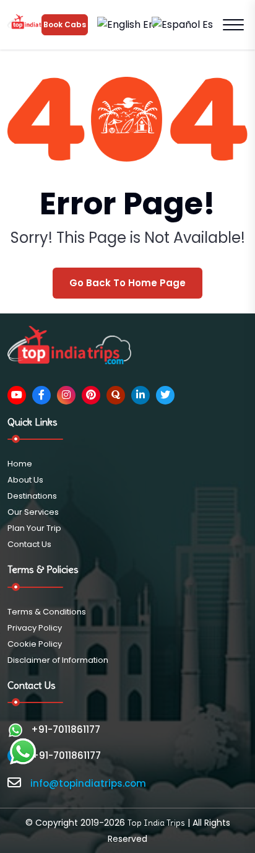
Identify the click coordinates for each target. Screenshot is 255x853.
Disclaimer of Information (57, 660)
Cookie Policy (34, 644)
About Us (25, 480)
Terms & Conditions (46, 612)
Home (19, 464)
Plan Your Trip (34, 528)
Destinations (32, 496)
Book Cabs (64, 24)
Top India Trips (156, 822)
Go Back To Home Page (127, 282)
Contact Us (29, 544)
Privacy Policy (34, 628)
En (147, 24)
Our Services (33, 512)
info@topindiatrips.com (88, 783)
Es (206, 24)
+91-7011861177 (65, 729)
